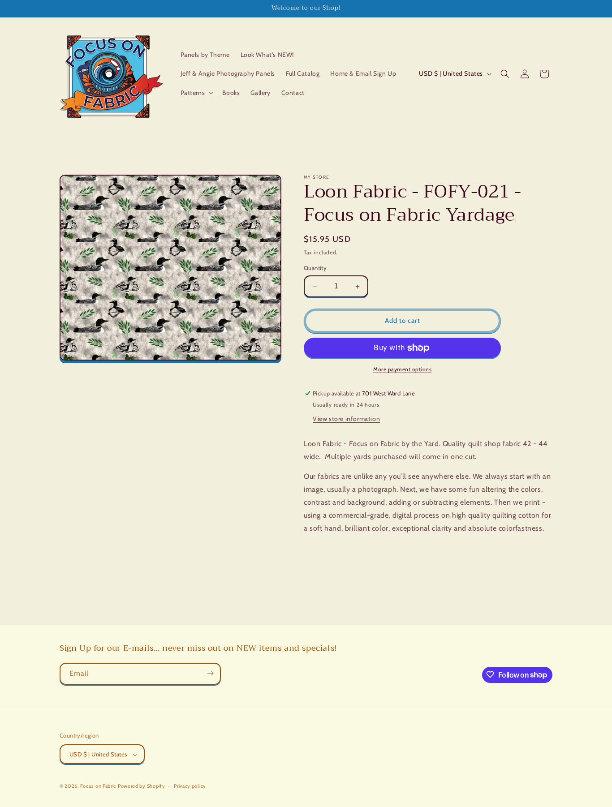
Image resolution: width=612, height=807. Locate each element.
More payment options (402, 369)
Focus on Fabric (98, 786)
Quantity (315, 268)
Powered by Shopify (141, 786)
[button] (196, 92)
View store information (346, 419)
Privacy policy (190, 786)
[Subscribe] (210, 673)
